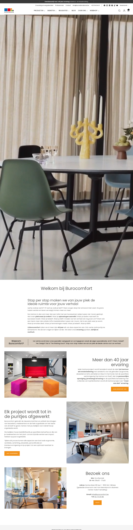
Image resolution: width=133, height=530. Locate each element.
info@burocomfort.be (100, 494)
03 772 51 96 (99, 497)
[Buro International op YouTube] (117, 5)
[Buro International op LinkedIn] (109, 5)
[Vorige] (39, 1)
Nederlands (123, 5)
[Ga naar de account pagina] (123, 11)
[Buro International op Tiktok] (114, 5)
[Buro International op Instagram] (107, 5)
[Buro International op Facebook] (104, 5)
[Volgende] (94, 1)
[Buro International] (9, 10)
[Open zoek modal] (119, 11)
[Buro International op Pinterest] (112, 5)
